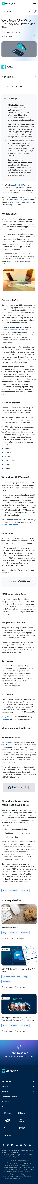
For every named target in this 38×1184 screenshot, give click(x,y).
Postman (5, 719)
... (2, 12)
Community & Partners (9, 1096)
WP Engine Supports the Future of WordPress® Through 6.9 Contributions (18, 1019)
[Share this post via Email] (21, 86)
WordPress (24, 890)
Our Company (6, 1081)
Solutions (5, 1091)
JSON (15, 200)
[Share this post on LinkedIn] (16, 86)
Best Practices (11, 12)
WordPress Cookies (9, 928)
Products (5, 1086)
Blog (4, 890)
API (29, 200)
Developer (13, 890)
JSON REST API (20, 185)
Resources (5, 1102)
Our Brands (5, 1107)
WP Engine (11, 67)
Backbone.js (6, 742)
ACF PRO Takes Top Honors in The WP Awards (18, 970)
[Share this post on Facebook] (8, 86)
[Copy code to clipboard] (33, 580)
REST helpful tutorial (10, 525)
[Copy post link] (3, 86)
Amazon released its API (11, 330)
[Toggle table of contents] (35, 77)
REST (21, 200)
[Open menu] (34, 3)
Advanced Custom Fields (11, 977)
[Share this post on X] (12, 86)
